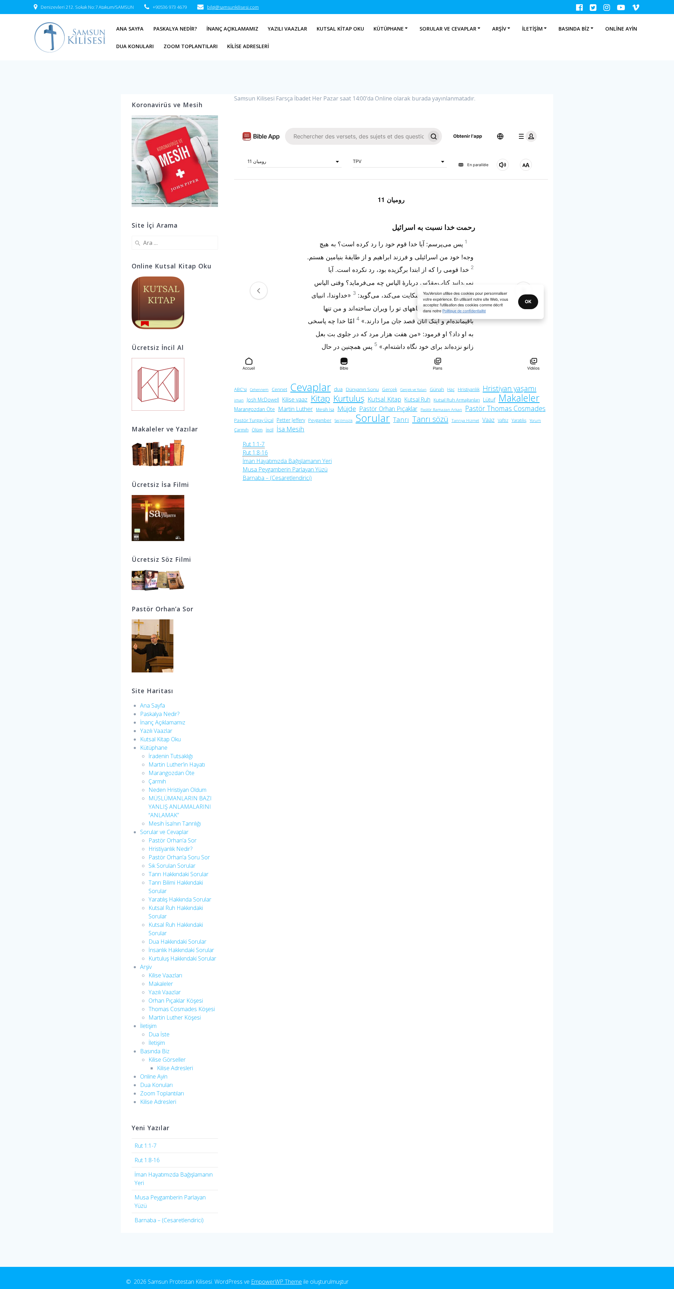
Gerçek (389, 389)
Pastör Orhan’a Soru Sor (179, 857)
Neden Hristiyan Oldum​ (177, 790)
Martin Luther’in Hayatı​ (176, 764)
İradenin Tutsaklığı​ (170, 756)
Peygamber (319, 420)
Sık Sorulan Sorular (172, 866)
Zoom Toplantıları (191, 46)
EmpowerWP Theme (276, 1281)
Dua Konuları (135, 46)
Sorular (373, 418)
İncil (269, 430)
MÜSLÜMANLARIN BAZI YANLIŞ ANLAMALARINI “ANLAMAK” (180, 806)
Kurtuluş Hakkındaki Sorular (182, 958)
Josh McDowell (263, 399)
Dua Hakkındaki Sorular (177, 941)
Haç (451, 389)
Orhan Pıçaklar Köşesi (175, 1000)
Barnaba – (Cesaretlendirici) (169, 1220)
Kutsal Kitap (384, 399)
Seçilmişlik (343, 420)
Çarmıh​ (157, 781)
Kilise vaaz (295, 399)
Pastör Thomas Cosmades (505, 408)
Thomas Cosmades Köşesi (181, 1009)
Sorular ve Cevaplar (447, 28)
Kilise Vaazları (165, 975)
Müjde (346, 408)
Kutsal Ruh (417, 399)
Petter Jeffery (291, 420)
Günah (437, 389)
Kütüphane (389, 28)
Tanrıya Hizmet (465, 420)
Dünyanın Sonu (362, 389)
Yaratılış (519, 420)
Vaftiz (503, 420)
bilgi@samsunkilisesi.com (233, 7)
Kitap (320, 398)
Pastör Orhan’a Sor (172, 840)
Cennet (279, 389)
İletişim (532, 28)
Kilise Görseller (167, 1059)
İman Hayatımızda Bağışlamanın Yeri (287, 461)
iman (239, 400)
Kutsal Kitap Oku (340, 28)
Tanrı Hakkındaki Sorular (178, 874)
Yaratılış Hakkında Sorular (179, 899)
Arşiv (499, 28)
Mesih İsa (325, 409)
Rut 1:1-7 (145, 1146)
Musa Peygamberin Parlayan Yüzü (285, 469)
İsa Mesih (290, 429)
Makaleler (160, 984)
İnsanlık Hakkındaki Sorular (181, 950)
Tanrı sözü (430, 419)
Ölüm (257, 430)
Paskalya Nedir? (175, 28)
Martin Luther (295, 409)
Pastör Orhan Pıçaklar (388, 408)
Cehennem (259, 389)
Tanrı (401, 419)
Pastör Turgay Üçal (253, 420)
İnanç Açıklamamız (232, 28)
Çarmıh (241, 430)
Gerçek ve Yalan (413, 389)
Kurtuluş (348, 398)
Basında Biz (574, 28)
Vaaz (488, 420)
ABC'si (240, 389)
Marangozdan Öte (171, 773)
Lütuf (489, 399)
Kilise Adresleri (248, 46)
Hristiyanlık (469, 389)
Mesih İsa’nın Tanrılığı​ (174, 823)
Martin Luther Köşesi (174, 1017)
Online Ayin (621, 28)
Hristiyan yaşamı (509, 388)
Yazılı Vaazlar (287, 28)
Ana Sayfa (130, 28)
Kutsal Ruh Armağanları (457, 400)
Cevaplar (310, 387)
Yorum (535, 420)
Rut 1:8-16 (147, 1160)
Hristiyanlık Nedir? (170, 849)
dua (338, 389)
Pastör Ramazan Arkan (441, 409)
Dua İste (159, 1034)
